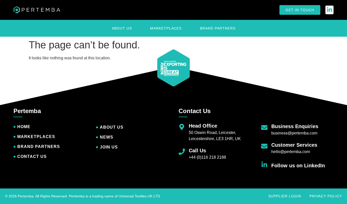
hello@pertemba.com (290, 151)
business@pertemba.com (294, 133)
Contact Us (195, 110)
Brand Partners (217, 28)
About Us (122, 28)
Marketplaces (166, 28)
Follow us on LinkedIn (298, 165)
